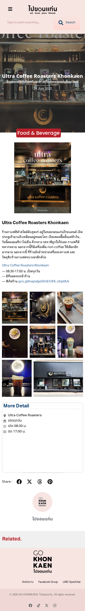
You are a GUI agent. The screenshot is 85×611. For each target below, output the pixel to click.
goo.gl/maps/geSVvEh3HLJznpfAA (43, 281)
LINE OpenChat (72, 582)
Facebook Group (48, 582)
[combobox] (28, 23)
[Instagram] (54, 605)
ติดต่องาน (27, 582)
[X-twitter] (46, 605)
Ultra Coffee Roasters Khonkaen (25, 265)
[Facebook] (30, 605)
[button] (19, 481)
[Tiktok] (38, 605)
